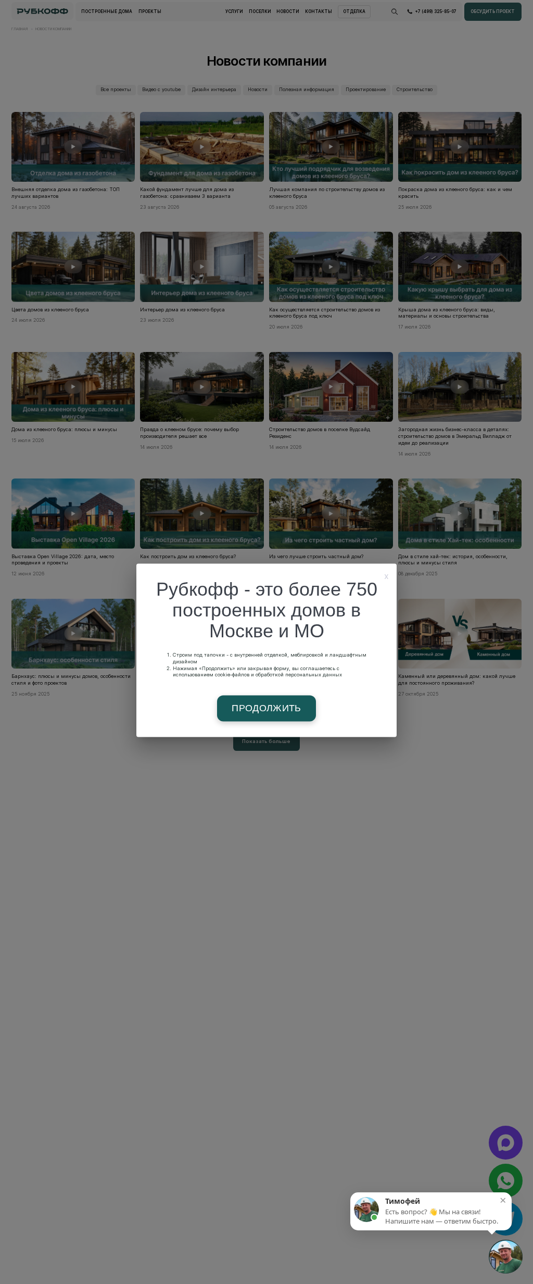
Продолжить (266, 708)
